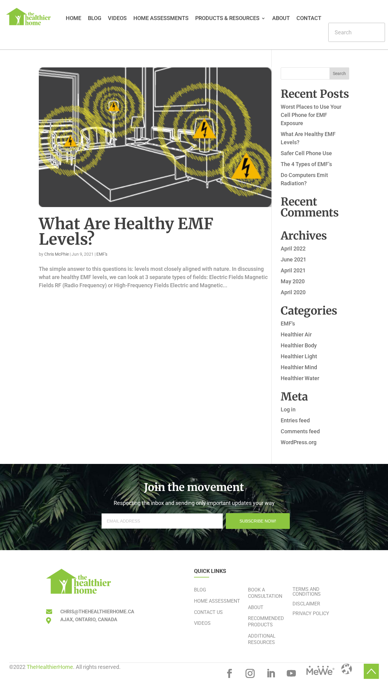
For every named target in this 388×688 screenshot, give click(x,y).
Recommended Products (266, 621)
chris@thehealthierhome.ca (97, 612)
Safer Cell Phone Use (306, 153)
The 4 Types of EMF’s (306, 164)
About (281, 18)
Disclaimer (306, 604)
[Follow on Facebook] (229, 673)
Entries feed (295, 420)
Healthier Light (299, 356)
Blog (94, 18)
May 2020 (293, 281)
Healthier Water (300, 378)
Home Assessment (217, 601)
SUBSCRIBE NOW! (257, 521)
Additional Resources (262, 639)
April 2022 (293, 248)
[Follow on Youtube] (291, 673)
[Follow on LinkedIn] (271, 673)
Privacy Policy (311, 613)
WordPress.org (298, 442)
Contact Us (208, 612)
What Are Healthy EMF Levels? (126, 231)
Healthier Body (299, 345)
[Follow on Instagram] (250, 673)
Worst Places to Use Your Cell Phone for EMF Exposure (311, 115)
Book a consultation (265, 593)
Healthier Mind (299, 367)
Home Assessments (161, 18)
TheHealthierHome (50, 667)
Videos (117, 18)
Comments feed (300, 431)
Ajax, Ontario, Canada (88, 619)
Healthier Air (296, 334)
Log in (288, 409)
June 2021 (293, 259)
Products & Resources (227, 18)
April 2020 (293, 292)
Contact (308, 18)
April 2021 (293, 270)
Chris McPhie (56, 254)
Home (73, 18)
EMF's (101, 254)
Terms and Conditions (307, 591)
